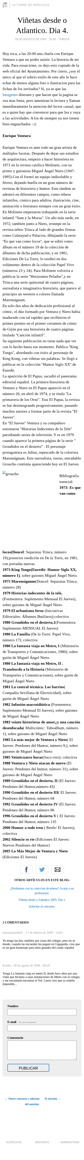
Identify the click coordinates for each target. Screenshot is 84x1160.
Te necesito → (53, 1098)
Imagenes (10, 94)
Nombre (12, 1006)
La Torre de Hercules (30, 4)
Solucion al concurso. (42, 906)
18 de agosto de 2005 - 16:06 (35, 39)
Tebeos (63, 39)
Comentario (15, 1037)
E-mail (22, 1022)
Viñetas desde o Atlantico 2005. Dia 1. (42, 899)
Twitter (42, 869)
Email (57, 869)
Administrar (70, 1142)
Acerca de (14, 1142)
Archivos (42, 1142)
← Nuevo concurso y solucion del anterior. (22, 1101)
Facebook (26, 869)
